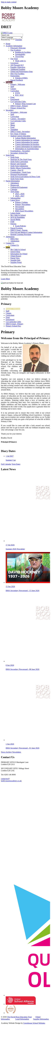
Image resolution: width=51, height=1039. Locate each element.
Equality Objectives (17, 67)
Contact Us (10, 243)
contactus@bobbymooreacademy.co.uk (11, 780)
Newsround (19, 207)
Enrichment (14, 99)
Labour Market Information (25, 138)
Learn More (5, 279)
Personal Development (18, 174)
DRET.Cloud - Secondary (20, 132)
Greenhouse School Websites (34, 1023)
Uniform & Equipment (18, 187)
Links (8, 247)
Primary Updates (21, 202)
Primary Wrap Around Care (25, 104)
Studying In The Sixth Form (21, 159)
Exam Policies (20, 226)
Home (8, 44)
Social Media (15, 219)
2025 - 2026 (19, 194)
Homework (14, 185)
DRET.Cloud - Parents (19, 230)
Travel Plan (19, 57)
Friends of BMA (21, 78)
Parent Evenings (16, 228)
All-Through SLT (17, 65)
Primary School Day (18, 108)
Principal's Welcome (18, 48)
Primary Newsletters (22, 204)
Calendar (13, 189)
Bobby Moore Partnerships (20, 168)
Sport (12, 123)
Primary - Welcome (17, 84)
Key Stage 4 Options (18, 134)
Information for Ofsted (18, 254)
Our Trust (14, 59)
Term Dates (14, 192)
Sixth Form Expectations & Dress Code (25, 177)
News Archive (6, 752)
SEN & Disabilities (17, 217)
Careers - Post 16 (16, 170)
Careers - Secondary (18, 119)
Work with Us (20, 61)
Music (12, 125)
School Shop (15, 252)
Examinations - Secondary (20, 151)
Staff (12, 87)
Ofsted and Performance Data (21, 72)
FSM (12, 222)
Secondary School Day (19, 153)
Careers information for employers (28, 147)
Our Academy (15, 50)
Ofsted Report (15, 256)
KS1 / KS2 (19, 95)
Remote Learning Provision (20, 234)
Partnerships (15, 76)
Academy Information (14, 46)
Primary (9, 82)
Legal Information (22, 1019)
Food (12, 97)
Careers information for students (27, 140)
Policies (13, 224)
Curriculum (14, 91)
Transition (14, 129)
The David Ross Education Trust (19, 1017)
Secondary (10, 110)
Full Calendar (6, 464)
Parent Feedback (16, 80)
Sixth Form (10, 155)
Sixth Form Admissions (19, 166)
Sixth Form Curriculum (19, 162)
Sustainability (20, 54)
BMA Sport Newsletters (24, 211)
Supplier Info (15, 260)
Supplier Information (41, 1019)
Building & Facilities (23, 52)
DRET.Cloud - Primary (19, 106)
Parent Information (13, 181)
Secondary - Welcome (18, 112)
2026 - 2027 (19, 196)
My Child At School (18, 215)
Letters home (15, 213)
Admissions (10, 237)
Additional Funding (17, 69)
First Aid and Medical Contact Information (26, 232)
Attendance (14, 183)
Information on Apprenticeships (27, 149)
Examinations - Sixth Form (20, 172)
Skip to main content (8, 2)
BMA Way (14, 239)
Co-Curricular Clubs (18, 102)
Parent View (15, 258)
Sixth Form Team (16, 179)
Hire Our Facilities (17, 74)
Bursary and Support (18, 164)
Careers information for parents (26, 142)
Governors (14, 63)
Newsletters (19, 209)
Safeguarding (15, 198)
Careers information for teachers (27, 144)
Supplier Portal (16, 262)
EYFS (17, 93)
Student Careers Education (20, 136)
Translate (18, 40)
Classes (13, 89)
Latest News (15, 200)
